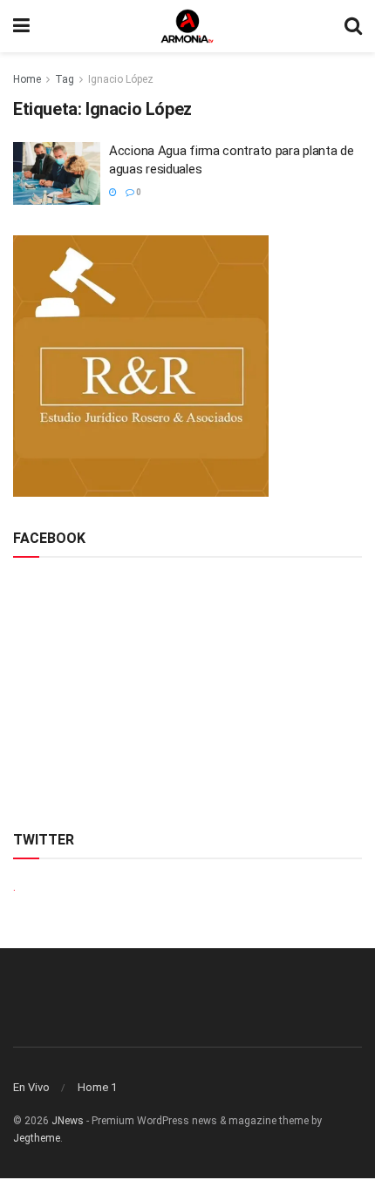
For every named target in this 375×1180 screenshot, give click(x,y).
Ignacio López (120, 79)
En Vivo (31, 1087)
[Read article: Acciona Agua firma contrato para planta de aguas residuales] (56, 173)
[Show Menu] (21, 26)
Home (27, 79)
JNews (67, 1121)
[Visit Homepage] (187, 26)
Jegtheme (36, 1138)
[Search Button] (353, 26)
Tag (64, 79)
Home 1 (97, 1087)
